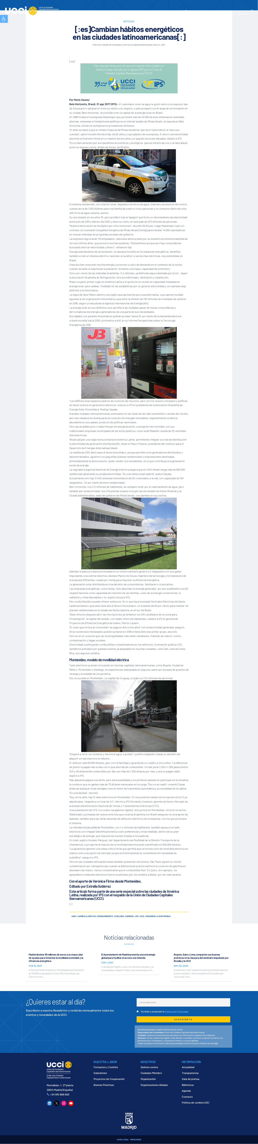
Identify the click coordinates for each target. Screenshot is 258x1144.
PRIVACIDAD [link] (135, 1139)
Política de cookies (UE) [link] (195, 1102)
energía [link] (129, 916)
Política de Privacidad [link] (176, 1011)
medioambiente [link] (105, 916)
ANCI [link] (74, 916)
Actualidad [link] (224, 14)
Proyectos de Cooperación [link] (109, 1079)
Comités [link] (176, 14)
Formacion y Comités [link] (106, 1067)
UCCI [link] (142, 916)
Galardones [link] (100, 1073)
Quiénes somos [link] (149, 1067)
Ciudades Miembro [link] (151, 1073)
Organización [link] (148, 1079)
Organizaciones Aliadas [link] (154, 1084)
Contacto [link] (242, 14)
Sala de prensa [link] (190, 1079)
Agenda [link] (186, 1090)
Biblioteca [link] (188, 1084)
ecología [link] (119, 916)
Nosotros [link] (124, 14)
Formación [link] (162, 14)
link (216, 1043)
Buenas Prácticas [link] (104, 1084)
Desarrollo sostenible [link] (158, 916)
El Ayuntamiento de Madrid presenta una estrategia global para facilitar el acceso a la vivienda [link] (128, 956)
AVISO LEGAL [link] (123, 1139)
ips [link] (136, 916)
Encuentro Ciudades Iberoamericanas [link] (199, 12)
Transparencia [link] (190, 1073)
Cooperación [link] (143, 14)
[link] (4, 19)
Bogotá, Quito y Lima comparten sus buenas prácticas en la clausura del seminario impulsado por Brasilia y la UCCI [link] (201, 957)
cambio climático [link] (87, 916)
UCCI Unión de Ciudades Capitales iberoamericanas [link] (124, 44)
